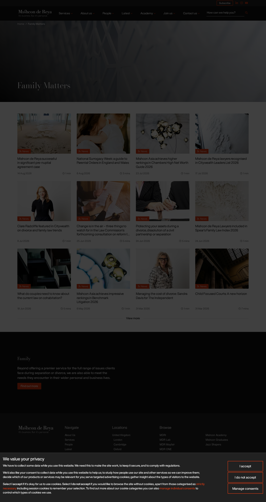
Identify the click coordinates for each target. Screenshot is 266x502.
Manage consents (245, 488)
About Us (70, 435)
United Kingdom (121, 435)
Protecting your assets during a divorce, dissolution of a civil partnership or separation (157, 230)
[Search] (246, 13)
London (118, 439)
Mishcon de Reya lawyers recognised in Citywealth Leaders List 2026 (221, 160)
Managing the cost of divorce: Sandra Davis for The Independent (161, 295)
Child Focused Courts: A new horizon (221, 293)
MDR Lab (165, 439)
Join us (167, 13)
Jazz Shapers (213, 444)
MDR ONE (166, 449)
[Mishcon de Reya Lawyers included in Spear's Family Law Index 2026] (222, 201)
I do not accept (245, 477)
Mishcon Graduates (217, 439)
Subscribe (225, 3)
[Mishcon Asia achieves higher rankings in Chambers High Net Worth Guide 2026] (162, 134)
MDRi (163, 435)
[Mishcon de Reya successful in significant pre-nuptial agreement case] (44, 134)
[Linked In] (237, 3)
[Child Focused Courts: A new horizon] (222, 269)
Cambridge (120, 444)
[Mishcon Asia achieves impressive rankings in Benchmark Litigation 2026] (103, 269)
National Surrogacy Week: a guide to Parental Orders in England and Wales (103, 160)
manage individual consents (177, 488)
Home (20, 24)
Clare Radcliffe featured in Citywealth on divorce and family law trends (43, 228)
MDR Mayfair (167, 444)
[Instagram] (241, 3)
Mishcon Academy (216, 435)
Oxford (117, 449)
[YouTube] (246, 3)
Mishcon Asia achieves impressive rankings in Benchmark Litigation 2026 (100, 297)
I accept (245, 466)
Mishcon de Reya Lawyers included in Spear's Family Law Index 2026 (221, 228)
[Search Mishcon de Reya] (227, 13)
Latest (126, 13)
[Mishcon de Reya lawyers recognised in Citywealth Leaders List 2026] (222, 134)
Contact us (190, 13)
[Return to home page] (34, 13)
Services (64, 13)
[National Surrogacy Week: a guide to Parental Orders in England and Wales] (103, 134)
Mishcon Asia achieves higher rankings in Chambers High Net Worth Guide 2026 (162, 162)
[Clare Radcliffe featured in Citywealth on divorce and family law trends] (44, 201)
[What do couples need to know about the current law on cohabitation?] (44, 269)
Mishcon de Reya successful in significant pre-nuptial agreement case (37, 162)
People (107, 13)
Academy (146, 13)
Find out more (29, 386)
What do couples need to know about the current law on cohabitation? (43, 295)
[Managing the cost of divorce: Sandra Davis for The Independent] (162, 269)
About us (86, 13)
